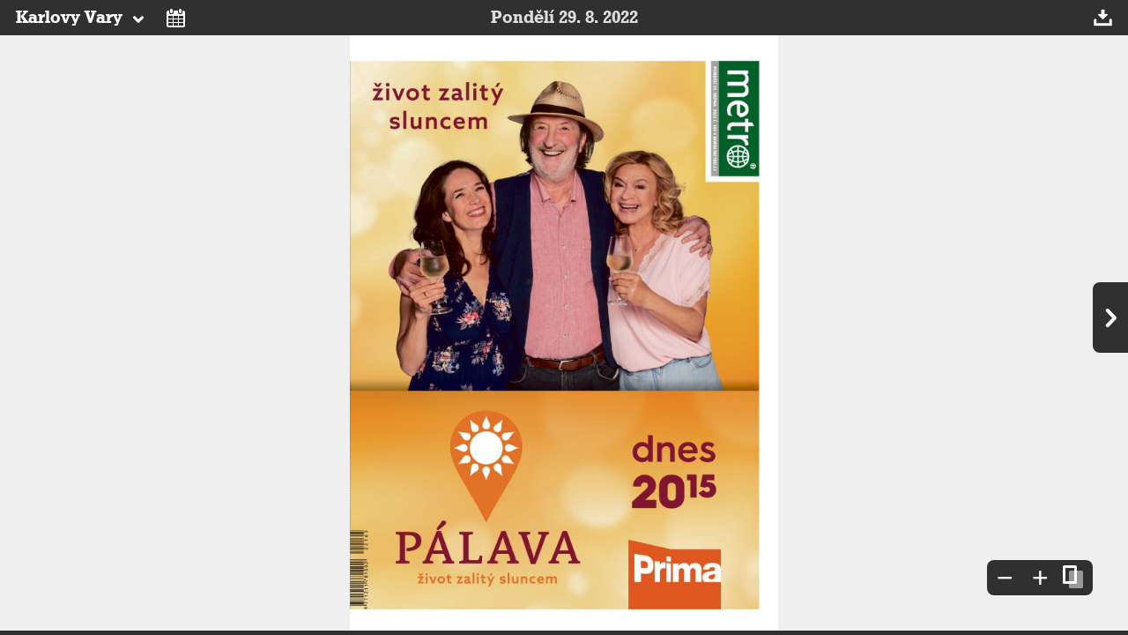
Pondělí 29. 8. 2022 (564, 17)
